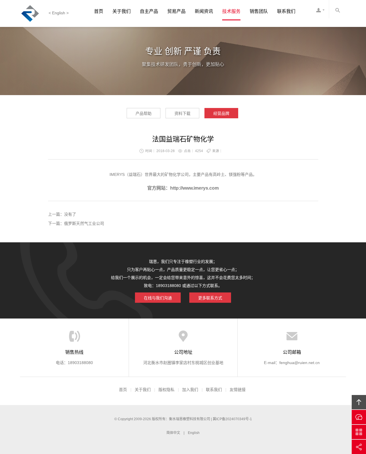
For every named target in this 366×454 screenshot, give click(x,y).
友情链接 (238, 389)
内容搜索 (337, 9)
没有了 (70, 214)
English (194, 433)
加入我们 (190, 389)
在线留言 (359, 417)
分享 (359, 447)
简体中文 (173, 433)
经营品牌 (221, 113)
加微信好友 (359, 432)
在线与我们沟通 (158, 298)
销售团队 (259, 11)
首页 (98, 11)
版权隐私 (166, 389)
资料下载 (182, 113)
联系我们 (286, 11)
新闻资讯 (204, 11)
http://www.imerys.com (194, 188)
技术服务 (231, 11)
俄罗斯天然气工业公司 (84, 223)
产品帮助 (144, 113)
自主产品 (149, 11)
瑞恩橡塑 (33, 13)
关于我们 (121, 11)
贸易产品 (176, 11)
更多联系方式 (210, 298)
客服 (320, 9)
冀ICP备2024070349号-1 (232, 419)
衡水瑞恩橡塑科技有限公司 (189, 419)
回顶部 (359, 402)
